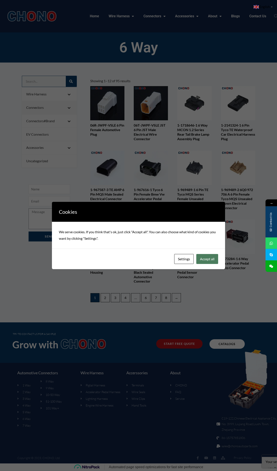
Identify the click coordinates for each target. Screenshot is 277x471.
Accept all (207, 259)
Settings (184, 259)
